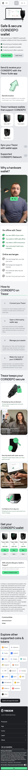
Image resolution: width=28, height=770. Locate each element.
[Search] (16, 3)
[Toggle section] (25, 146)
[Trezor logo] (3, 3)
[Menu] (6, 3)
